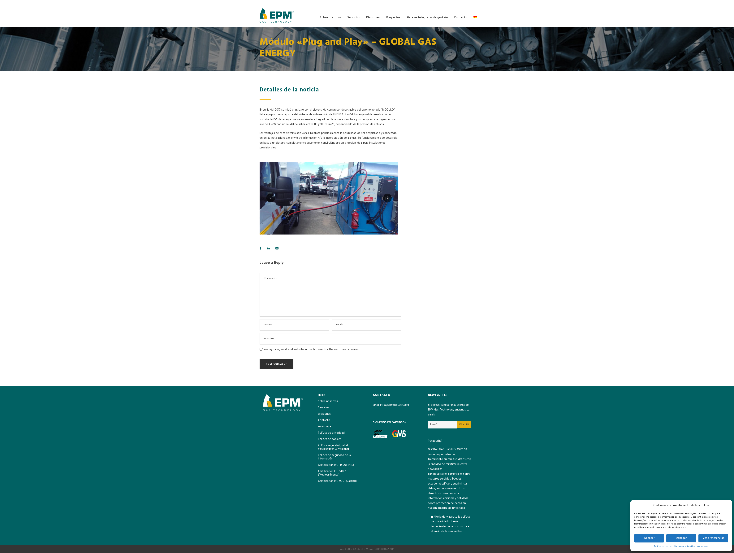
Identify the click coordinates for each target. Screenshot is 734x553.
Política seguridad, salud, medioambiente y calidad (333, 447)
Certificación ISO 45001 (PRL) (336, 465)
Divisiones (373, 17)
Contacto (460, 17)
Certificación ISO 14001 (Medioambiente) (332, 473)
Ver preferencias (713, 538)
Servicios (353, 17)
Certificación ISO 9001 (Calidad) (337, 481)
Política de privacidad (684, 546)
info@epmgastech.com (394, 405)
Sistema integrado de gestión (427, 17)
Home (321, 395)
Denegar (681, 538)
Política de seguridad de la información (334, 457)
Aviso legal (703, 546)
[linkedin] (473, 3)
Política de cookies (663, 546)
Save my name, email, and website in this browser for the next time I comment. (311, 349)
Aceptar (649, 538)
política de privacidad (451, 508)
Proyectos (393, 17)
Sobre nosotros (330, 17)
